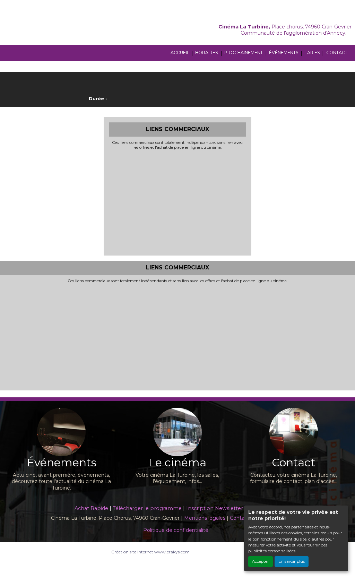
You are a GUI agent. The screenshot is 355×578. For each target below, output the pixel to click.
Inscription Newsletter (214, 508)
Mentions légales (204, 518)
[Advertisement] (177, 201)
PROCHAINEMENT (243, 52)
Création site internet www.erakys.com (150, 551)
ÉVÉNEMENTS (283, 52)
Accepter (260, 561)
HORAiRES (206, 52)
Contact (239, 518)
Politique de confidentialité (175, 530)
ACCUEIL (180, 52)
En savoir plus (291, 561)
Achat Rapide (91, 508)
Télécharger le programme (147, 508)
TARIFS (312, 52)
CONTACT (336, 52)
